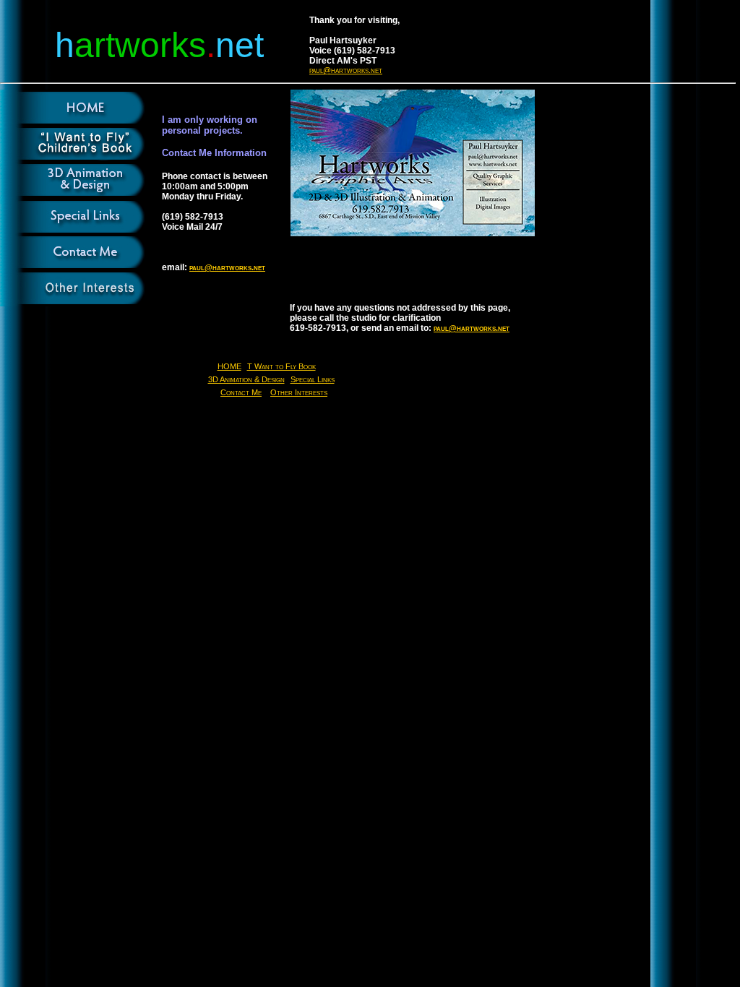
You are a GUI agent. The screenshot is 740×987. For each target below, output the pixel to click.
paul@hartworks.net (345, 70)
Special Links (313, 379)
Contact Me (241, 392)
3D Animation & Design (246, 379)
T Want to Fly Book (281, 366)
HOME (229, 366)
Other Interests (298, 392)
